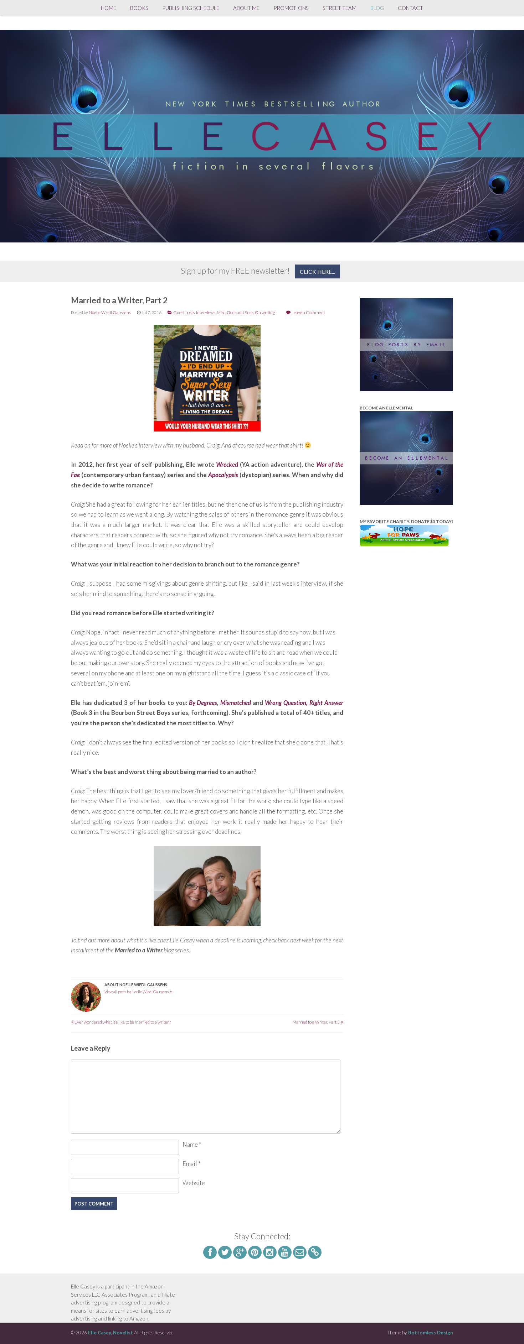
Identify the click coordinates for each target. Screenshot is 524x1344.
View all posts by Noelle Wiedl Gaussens (138, 991)
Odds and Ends (240, 312)
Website (194, 1183)
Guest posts (184, 312)
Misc (221, 312)
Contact (410, 8)
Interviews (205, 312)
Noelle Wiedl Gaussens (110, 312)
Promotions (291, 8)
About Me (246, 8)
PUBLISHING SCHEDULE (190, 8)
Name (192, 1144)
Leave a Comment (308, 312)
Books (139, 8)
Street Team (339, 8)
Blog (377, 8)
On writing (265, 312)
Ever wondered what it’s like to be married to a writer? (121, 1022)
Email (192, 1163)
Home (108, 8)
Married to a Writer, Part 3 (317, 1022)
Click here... (317, 271)
